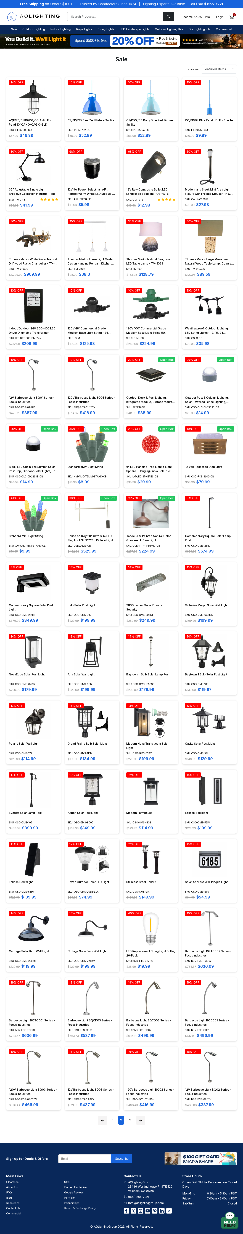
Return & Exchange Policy (80, 1208)
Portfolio (69, 1197)
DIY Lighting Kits (199, 29)
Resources (13, 1203)
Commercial (224, 29)
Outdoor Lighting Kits (169, 29)
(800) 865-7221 (138, 1197)
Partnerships (72, 1203)
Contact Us (13, 1208)
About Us (12, 1187)
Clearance (12, 1182)
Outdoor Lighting (33, 29)
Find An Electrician (75, 1187)
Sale (14, 29)
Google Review (73, 1192)
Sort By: (193, 69)
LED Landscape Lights (134, 29)
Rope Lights (84, 29)
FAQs (9, 1192)
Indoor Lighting (60, 29)
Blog (9, 1197)
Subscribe (121, 1158)
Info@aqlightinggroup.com (146, 1203)
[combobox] (120, 16)
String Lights (105, 29)
